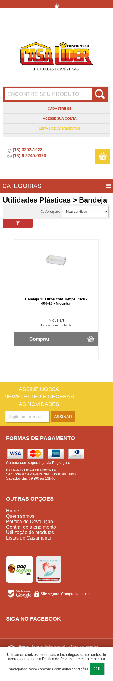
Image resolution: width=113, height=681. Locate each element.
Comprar (39, 339)
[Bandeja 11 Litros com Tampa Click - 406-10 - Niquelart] (56, 272)
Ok (97, 669)
